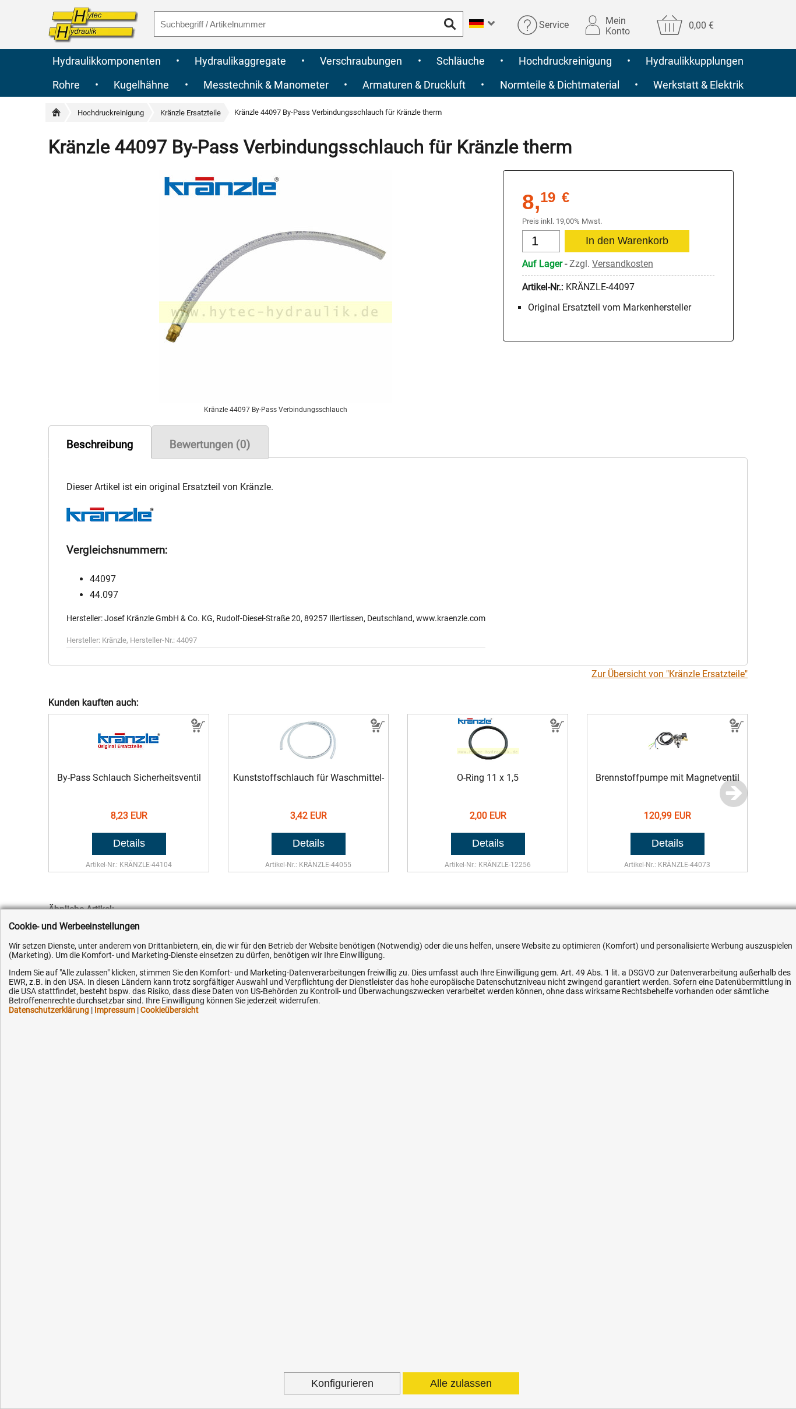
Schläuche (460, 61)
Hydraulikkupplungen (695, 61)
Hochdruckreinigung (565, 61)
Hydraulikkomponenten (106, 61)
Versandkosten (622, 263)
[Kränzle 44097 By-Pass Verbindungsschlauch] (275, 400)
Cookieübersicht (169, 1010)
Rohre (66, 85)
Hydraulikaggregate (240, 61)
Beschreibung (99, 444)
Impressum (114, 1010)
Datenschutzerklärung (49, 1010)
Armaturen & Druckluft (414, 85)
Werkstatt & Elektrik (698, 85)
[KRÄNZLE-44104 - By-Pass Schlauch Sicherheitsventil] (129, 760)
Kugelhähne (141, 85)
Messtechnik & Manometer (266, 85)
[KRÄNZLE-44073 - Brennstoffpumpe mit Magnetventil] (667, 760)
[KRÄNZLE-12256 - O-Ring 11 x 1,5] (488, 760)
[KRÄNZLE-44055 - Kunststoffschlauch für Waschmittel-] (308, 760)
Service (554, 24)
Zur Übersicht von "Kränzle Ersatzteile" (669, 673)
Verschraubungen (361, 61)
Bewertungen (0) (210, 444)
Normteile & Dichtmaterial (559, 85)
